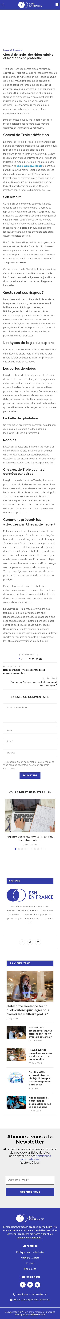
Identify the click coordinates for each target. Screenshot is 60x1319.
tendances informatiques (35, 1157)
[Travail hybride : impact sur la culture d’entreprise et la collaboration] (16, 1054)
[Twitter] (30, 942)
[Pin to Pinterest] (37, 658)
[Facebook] (22, 942)
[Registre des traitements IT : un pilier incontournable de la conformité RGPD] (30, 815)
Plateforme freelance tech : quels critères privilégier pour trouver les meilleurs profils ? (28, 1010)
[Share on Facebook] (30, 658)
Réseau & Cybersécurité (13, 50)
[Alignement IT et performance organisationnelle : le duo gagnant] (16, 1102)
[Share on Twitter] (33, 658)
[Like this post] (24, 658)
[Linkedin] (38, 942)
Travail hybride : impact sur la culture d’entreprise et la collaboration (41, 1055)
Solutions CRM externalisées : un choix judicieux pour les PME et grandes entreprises (40, 1078)
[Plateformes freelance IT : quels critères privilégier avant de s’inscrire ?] (16, 1032)
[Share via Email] (40, 658)
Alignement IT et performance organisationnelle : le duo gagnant (40, 1102)
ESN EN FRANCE (37, 1314)
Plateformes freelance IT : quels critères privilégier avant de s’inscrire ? (40, 1032)
